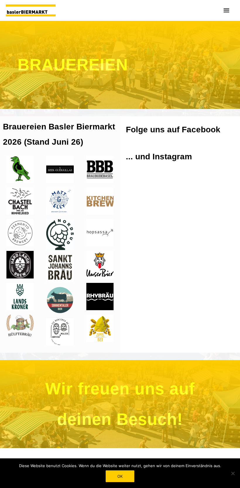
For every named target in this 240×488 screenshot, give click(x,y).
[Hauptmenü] (226, 10)
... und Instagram (159, 156)
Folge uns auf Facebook (173, 129)
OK (120, 476)
